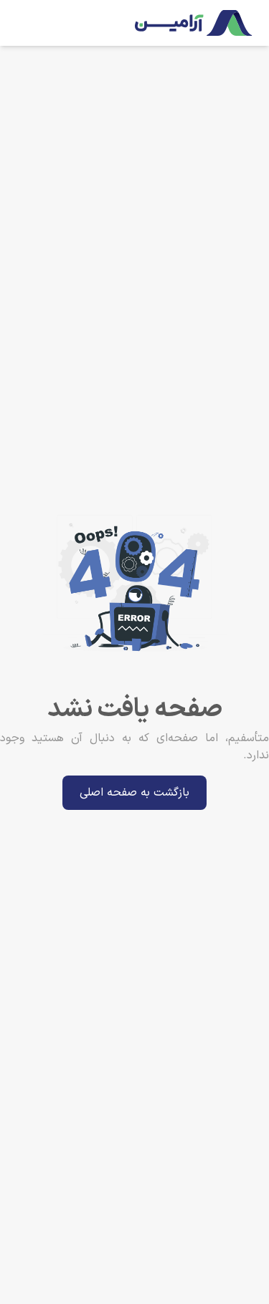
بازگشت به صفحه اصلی (134, 792)
